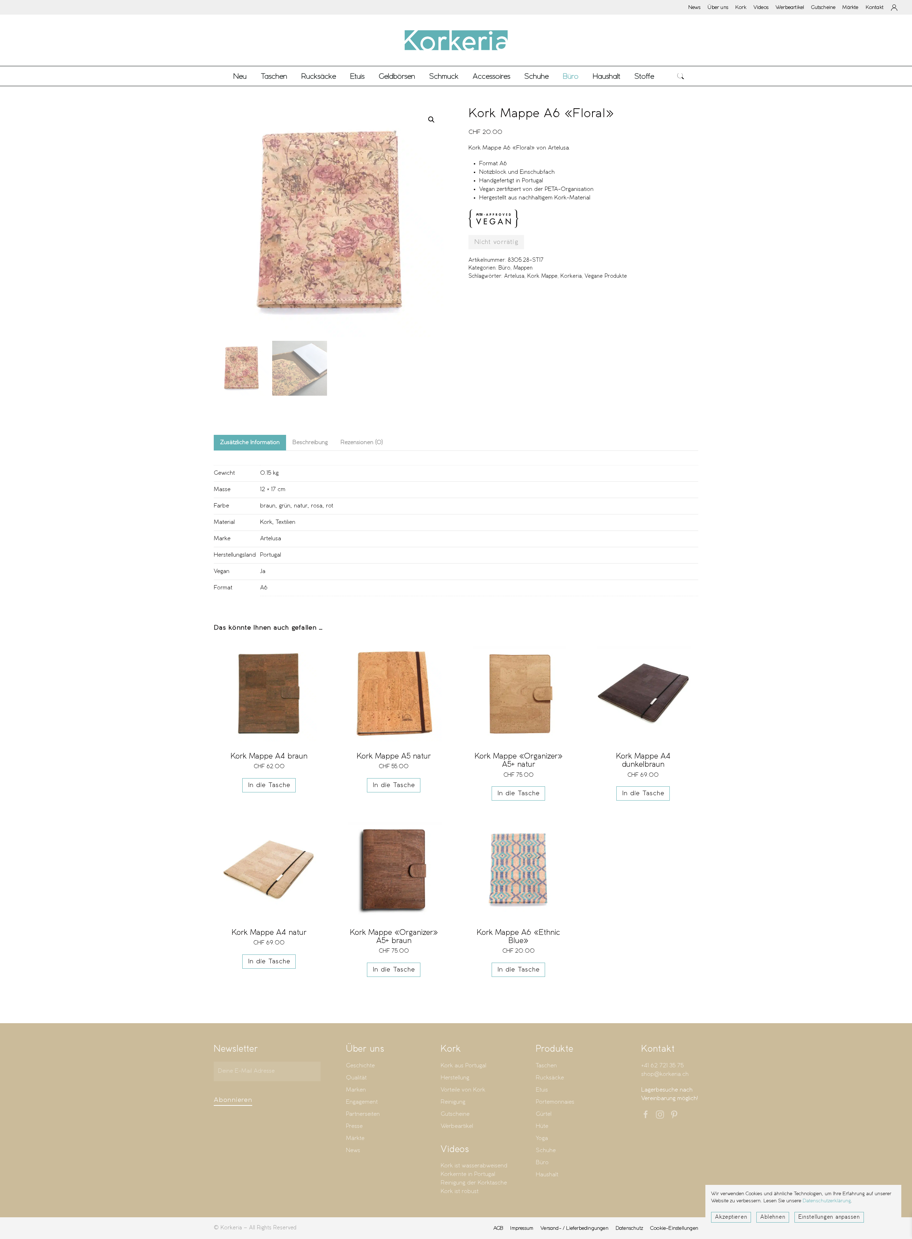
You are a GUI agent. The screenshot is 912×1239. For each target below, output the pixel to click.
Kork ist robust (459, 1191)
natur (300, 506)
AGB (498, 1228)
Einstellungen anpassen (829, 1217)
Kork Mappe (542, 276)
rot (329, 506)
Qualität (356, 1078)
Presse (354, 1126)
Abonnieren (233, 1100)
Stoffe (644, 76)
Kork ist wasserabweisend (474, 1165)
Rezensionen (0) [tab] (362, 442)
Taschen (546, 1065)
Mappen (523, 268)
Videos (760, 7)
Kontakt (875, 7)
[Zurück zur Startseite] (456, 40)
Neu (240, 76)
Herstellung (455, 1078)
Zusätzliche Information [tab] (250, 442)
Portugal (270, 555)
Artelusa (514, 276)
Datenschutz (629, 1228)
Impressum (521, 1228)
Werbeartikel (790, 7)
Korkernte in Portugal (468, 1174)
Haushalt (547, 1174)
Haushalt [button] (606, 76)
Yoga (542, 1138)
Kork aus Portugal (463, 1065)
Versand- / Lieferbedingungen (574, 1228)
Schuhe (546, 1150)
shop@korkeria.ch (665, 1074)
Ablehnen (772, 1217)
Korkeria (571, 276)
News (694, 7)
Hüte (542, 1126)
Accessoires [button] (491, 76)
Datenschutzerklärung (827, 1201)
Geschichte (360, 1065)
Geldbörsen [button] (397, 76)
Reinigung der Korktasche (474, 1183)
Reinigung (453, 1102)
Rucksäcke (318, 76)
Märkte (850, 7)
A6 (264, 587)
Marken (356, 1090)
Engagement (362, 1102)
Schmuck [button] (443, 76)
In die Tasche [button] (269, 785)
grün (284, 506)
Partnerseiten (363, 1114)
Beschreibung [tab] (310, 442)
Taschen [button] (274, 76)
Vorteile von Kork (463, 1090)
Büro (504, 268)
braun (267, 506)
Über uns (718, 7)
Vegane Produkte (606, 276)
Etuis (542, 1090)
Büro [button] (571, 76)
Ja (262, 571)
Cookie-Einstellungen (674, 1228)
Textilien (285, 522)
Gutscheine (823, 7)
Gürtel (543, 1114)
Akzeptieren (731, 1217)
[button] (680, 76)
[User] (894, 7)
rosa (316, 506)
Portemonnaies (555, 1102)
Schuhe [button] (536, 76)
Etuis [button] (357, 76)
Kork (740, 7)
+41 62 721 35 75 (662, 1065)
